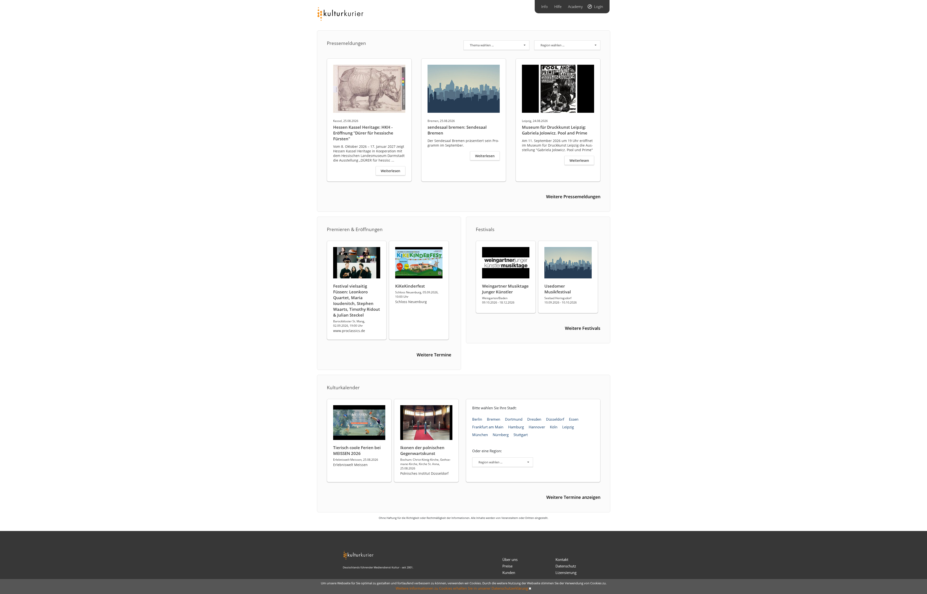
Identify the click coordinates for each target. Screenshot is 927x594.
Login (598, 6)
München (480, 434)
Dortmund (513, 419)
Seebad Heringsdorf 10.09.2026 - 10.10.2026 (560, 300)
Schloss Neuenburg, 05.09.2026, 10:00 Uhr (416, 294)
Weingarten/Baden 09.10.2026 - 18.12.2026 (498, 300)
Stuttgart (520, 434)
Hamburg (516, 426)
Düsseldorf (555, 419)
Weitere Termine (434, 355)
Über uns (510, 559)
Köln (553, 426)
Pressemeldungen (346, 43)
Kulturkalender (343, 387)
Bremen (493, 419)
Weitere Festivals (582, 328)
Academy (575, 6)
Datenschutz (565, 566)
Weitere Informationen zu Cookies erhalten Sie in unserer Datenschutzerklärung (462, 588)
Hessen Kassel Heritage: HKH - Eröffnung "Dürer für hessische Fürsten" (363, 132)
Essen (573, 419)
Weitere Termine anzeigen (573, 497)
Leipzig (568, 426)
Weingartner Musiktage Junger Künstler (505, 289)
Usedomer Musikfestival (557, 289)
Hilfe (558, 6)
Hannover (537, 426)
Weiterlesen (390, 171)
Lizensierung (565, 572)
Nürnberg (501, 434)
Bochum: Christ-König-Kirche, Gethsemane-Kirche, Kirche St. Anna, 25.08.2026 (425, 464)
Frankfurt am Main (487, 426)
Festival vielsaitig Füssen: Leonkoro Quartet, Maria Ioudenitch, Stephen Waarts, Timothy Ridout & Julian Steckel (356, 300)
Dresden (534, 419)
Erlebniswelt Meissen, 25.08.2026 (355, 460)
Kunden (508, 572)
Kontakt (561, 559)
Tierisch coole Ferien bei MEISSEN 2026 (357, 450)
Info (544, 6)
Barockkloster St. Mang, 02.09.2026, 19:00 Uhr (349, 323)
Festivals (485, 229)
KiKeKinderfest (410, 286)
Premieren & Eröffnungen (355, 229)
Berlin (477, 419)
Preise (507, 566)
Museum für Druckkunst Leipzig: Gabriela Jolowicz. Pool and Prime (554, 130)
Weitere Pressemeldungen (573, 196)
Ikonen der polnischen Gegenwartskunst (422, 450)
